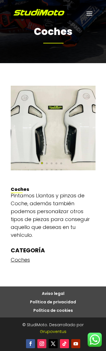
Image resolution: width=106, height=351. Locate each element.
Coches (20, 259)
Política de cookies (53, 310)
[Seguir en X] (53, 343)
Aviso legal (53, 294)
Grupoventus (53, 331)
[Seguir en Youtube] (75, 343)
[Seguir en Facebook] (30, 343)
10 (61, 170)
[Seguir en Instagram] (41, 343)
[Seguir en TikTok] (64, 343)
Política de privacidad (53, 302)
